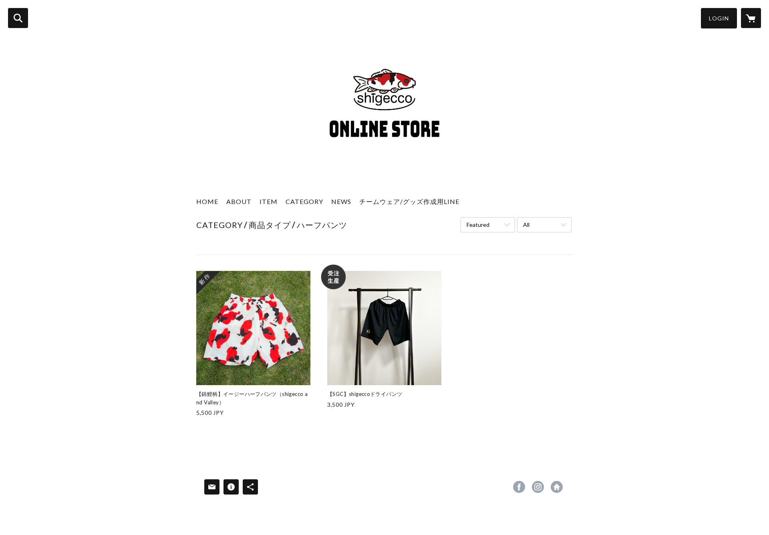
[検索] (18, 18)
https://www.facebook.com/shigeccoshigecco (519, 487)
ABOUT (239, 201)
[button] (719, 18)
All (526, 224)
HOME (207, 201)
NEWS (341, 201)
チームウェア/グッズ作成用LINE (409, 201)
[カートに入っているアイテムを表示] (751, 18)
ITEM (269, 201)
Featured (478, 224)
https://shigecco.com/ (557, 487)
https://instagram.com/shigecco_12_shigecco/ (538, 487)
